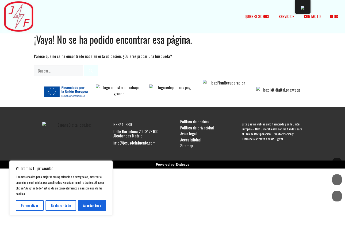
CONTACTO (312, 16)
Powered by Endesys (172, 164)
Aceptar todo (92, 205)
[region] (61, 188)
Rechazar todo (61, 205)
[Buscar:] (59, 71)
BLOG (334, 16)
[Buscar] (91, 70)
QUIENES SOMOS (257, 16)
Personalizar (29, 205)
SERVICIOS (287, 16)
